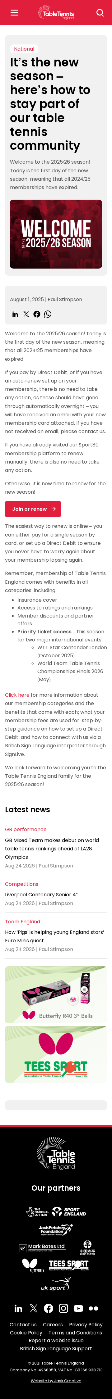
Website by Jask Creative (56, 1380)
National (24, 48)
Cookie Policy (26, 1332)
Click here (17, 695)
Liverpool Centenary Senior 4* (41, 894)
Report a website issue (56, 1340)
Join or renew (29, 509)
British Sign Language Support (56, 1348)
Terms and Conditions (75, 1332)
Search (100, 13)
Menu (14, 12)
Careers (53, 1324)
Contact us (23, 1324)
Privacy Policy (86, 1324)
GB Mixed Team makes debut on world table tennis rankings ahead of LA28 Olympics (52, 849)
